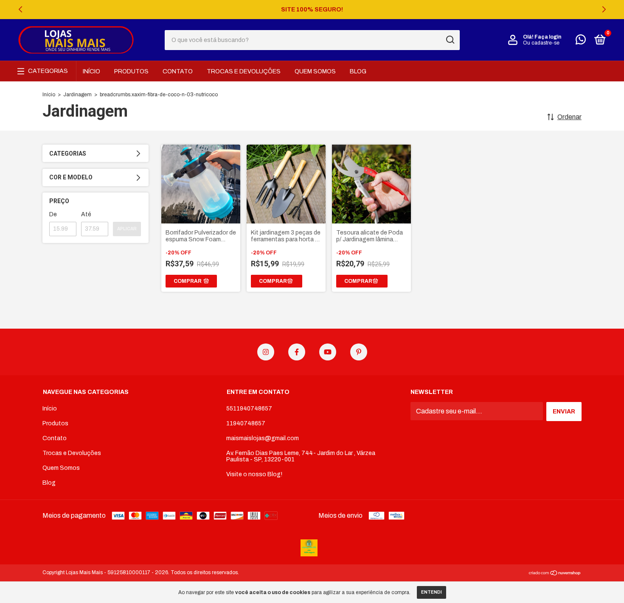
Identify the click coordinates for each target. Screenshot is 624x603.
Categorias (48, 71)
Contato (178, 71)
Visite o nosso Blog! (254, 474)
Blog (358, 71)
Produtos (131, 71)
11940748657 (245, 423)
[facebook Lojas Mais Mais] (296, 351)
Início (91, 71)
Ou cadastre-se (541, 43)
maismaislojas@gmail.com (262, 438)
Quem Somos (315, 71)
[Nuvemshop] (555, 573)
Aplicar (127, 228)
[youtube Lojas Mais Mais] (327, 351)
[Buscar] (450, 39)
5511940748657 (249, 408)
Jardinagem (77, 95)
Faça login (547, 37)
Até (86, 214)
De (53, 214)
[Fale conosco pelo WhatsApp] (580, 41)
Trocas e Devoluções (244, 71)
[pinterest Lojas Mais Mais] (358, 351)
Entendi (431, 592)
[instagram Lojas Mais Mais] (265, 351)
